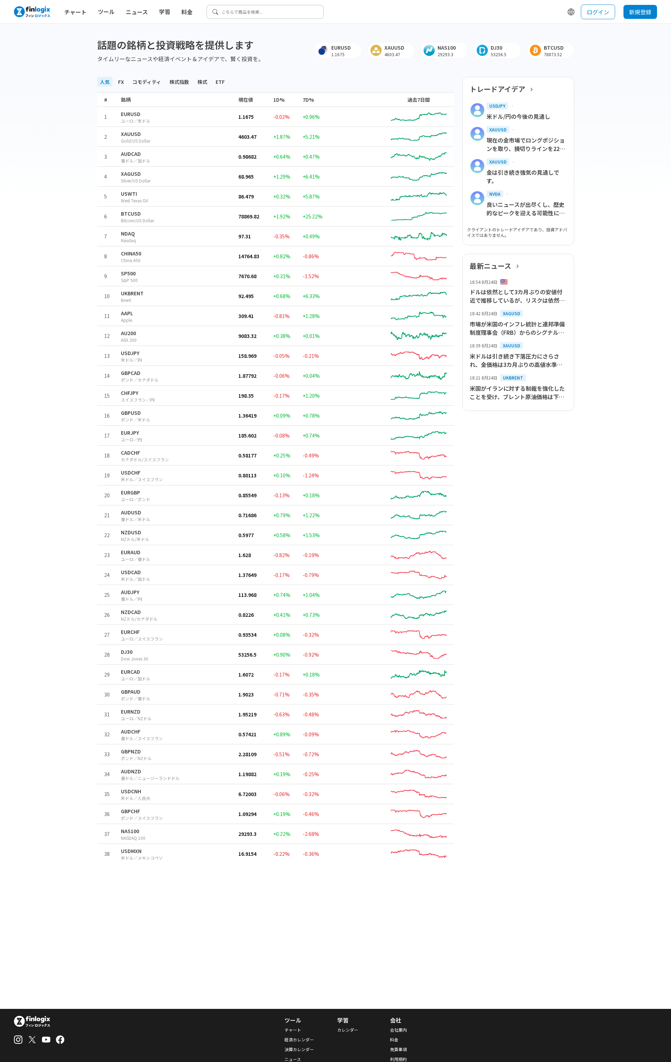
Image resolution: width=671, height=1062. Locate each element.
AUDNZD (131, 771)
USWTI (129, 193)
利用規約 (398, 1059)
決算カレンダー (299, 1049)
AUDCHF (130, 731)
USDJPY (130, 352)
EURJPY (130, 432)
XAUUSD (131, 133)
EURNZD (130, 711)
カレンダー (347, 1030)
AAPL (127, 313)
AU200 (128, 333)
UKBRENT (132, 293)
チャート (75, 12)
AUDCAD (131, 153)
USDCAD (131, 572)
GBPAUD (130, 691)
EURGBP (130, 492)
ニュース (137, 12)
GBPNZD (131, 751)
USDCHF (130, 472)
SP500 (128, 273)
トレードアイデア (497, 89)
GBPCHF (130, 811)
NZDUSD (131, 532)
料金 (187, 12)
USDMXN (131, 850)
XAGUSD (131, 173)
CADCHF (130, 452)
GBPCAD (130, 372)
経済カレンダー (299, 1039)
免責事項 (398, 1049)
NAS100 (130, 831)
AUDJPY (130, 591)
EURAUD (130, 552)
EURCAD (130, 671)
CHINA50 (131, 253)
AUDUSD (131, 512)
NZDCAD (131, 611)
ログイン (598, 12)
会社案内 (398, 1030)
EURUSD (130, 113)
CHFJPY (129, 392)
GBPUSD (131, 412)
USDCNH (131, 791)
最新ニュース (490, 266)
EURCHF (130, 631)
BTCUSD (131, 213)
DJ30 (126, 651)
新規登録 (640, 12)
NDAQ (128, 233)
